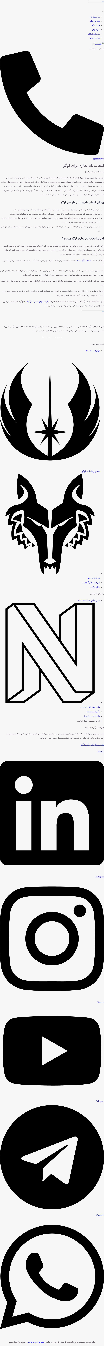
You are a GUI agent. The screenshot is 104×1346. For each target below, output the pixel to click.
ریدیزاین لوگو (95, 38)
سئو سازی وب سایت (36, 1342)
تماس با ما (46, 337)
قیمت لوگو (96, 25)
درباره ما (58, 337)
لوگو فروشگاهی (94, 34)
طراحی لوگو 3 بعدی (83, 260)
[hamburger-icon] (103, 11)
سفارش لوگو (95, 21)
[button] (97, 49)
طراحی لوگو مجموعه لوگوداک (37, 301)
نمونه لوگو (96, 30)
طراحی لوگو (95, 17)
